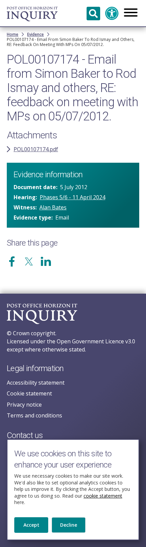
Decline (68, 525)
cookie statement (103, 496)
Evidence (35, 34)
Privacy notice (24, 404)
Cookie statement (29, 393)
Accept (31, 525)
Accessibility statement (36, 382)
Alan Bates (53, 207)
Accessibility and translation (112, 13)
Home (12, 34)
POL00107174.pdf (36, 149)
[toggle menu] (130, 13)
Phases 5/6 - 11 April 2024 (72, 197)
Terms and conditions (34, 415)
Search (93, 13)
